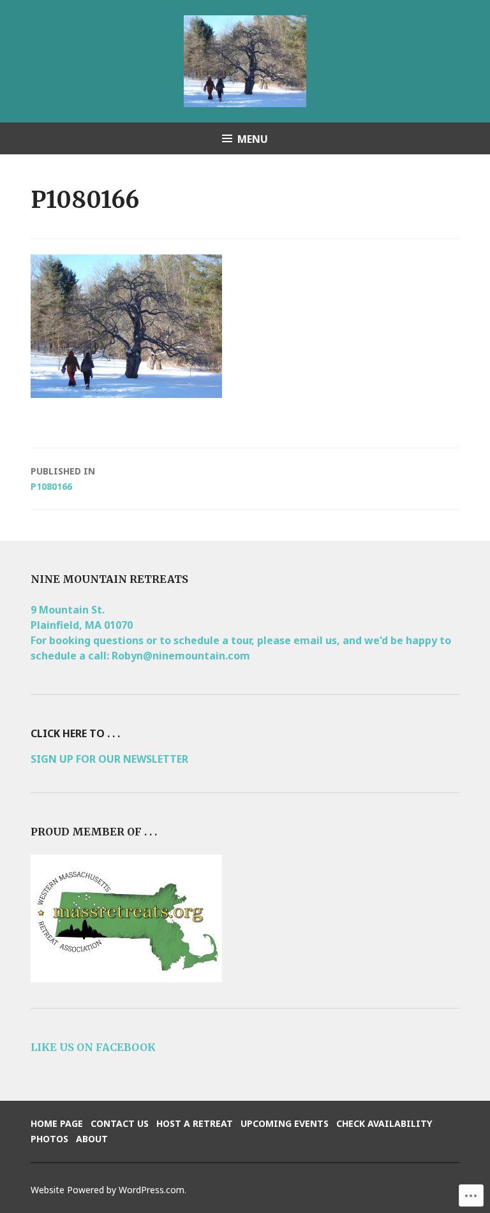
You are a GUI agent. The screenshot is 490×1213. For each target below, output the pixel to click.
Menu (252, 139)
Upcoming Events (285, 1123)
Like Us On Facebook (93, 1047)
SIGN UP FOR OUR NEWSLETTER (109, 759)
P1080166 (63, 478)
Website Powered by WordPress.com (107, 1190)
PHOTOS (49, 1139)
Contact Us (120, 1123)
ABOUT (92, 1139)
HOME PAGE (57, 1123)
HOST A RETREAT (194, 1123)
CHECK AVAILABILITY (384, 1123)
